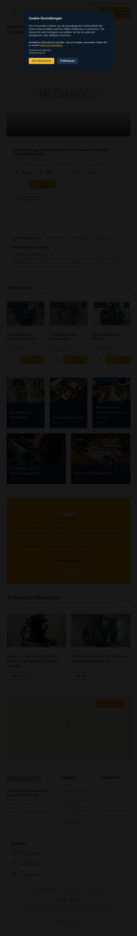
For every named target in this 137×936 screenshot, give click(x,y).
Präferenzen (67, 60)
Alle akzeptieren (41, 60)
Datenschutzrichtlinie (51, 45)
